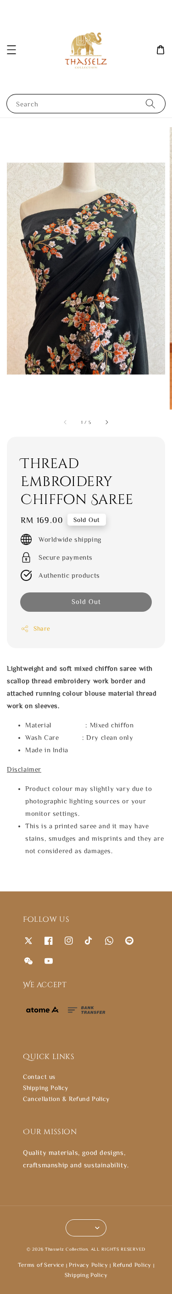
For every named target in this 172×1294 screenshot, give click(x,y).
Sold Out (86, 601)
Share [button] (41, 628)
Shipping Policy (45, 1087)
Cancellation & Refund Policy (66, 1098)
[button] (11, 50)
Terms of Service (41, 1265)
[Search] (150, 103)
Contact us (39, 1076)
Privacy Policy (88, 1265)
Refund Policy (132, 1265)
